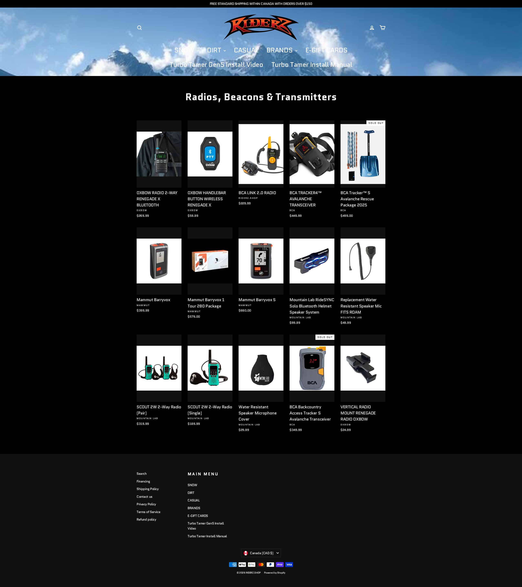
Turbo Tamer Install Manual (311, 64)
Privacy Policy (146, 504)
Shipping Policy (148, 489)
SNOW (185, 50)
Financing (143, 481)
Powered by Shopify (274, 572)
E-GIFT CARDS (326, 50)
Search (142, 473)
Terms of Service (148, 512)
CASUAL (246, 50)
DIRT (215, 50)
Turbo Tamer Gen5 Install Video (216, 64)
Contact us (145, 496)
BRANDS (280, 50)
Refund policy (146, 519)
